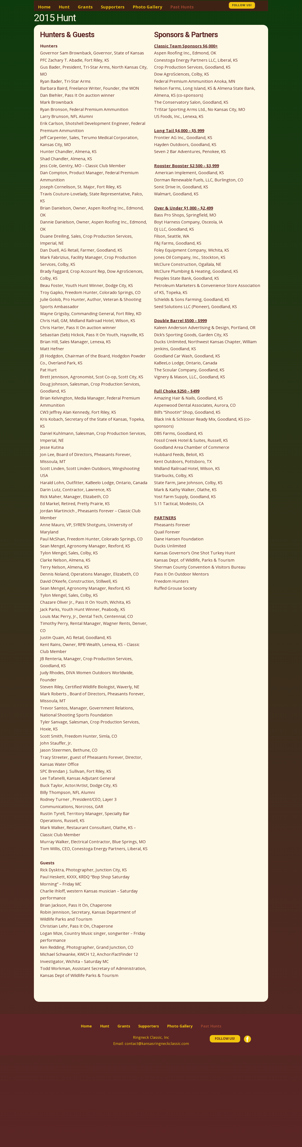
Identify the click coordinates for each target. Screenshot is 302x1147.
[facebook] (259, 4)
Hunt (64, 7)
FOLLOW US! (225, 1038)
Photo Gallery (147, 7)
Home (44, 7)
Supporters (112, 7)
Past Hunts (182, 7)
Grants (85, 7)
